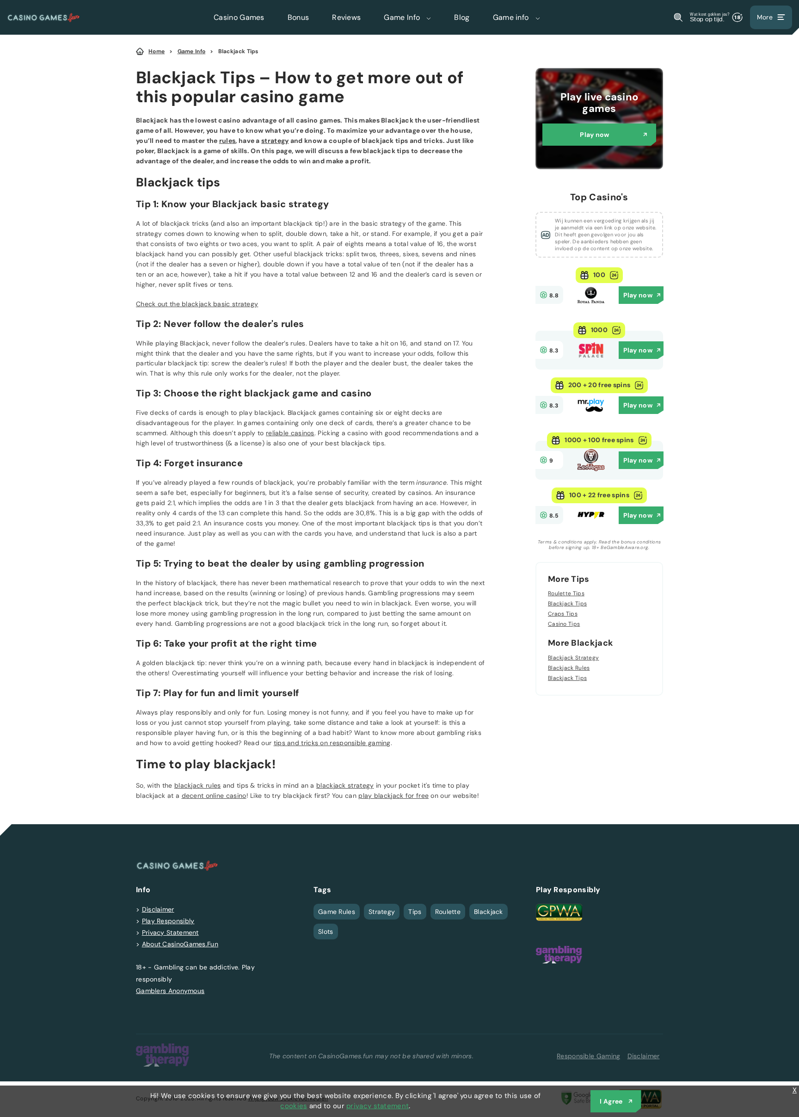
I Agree (611, 1101)
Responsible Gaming (588, 1056)
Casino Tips (564, 624)
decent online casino (214, 795)
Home (156, 51)
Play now (594, 135)
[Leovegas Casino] (591, 472)
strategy (275, 140)
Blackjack (488, 911)
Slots (325, 931)
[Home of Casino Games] (43, 17)
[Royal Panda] (591, 306)
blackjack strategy (345, 785)
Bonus (298, 17)
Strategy (382, 911)
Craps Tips (563, 613)
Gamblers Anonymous (170, 991)
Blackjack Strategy (573, 657)
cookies (293, 1106)
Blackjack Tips (238, 51)
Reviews (346, 17)
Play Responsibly (168, 921)
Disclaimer (158, 909)
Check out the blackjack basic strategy (197, 304)
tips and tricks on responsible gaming (332, 743)
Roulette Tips (566, 594)
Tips (414, 911)
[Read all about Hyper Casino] (591, 527)
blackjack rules (197, 785)
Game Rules (336, 911)
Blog (461, 17)
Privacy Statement (170, 932)
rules (227, 140)
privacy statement (377, 1106)
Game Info (403, 17)
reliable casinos (290, 433)
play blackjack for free (393, 795)
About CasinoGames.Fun (180, 944)
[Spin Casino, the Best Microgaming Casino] (591, 362)
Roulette (448, 911)
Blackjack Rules (569, 668)
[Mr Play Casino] (591, 417)
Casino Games (239, 17)
